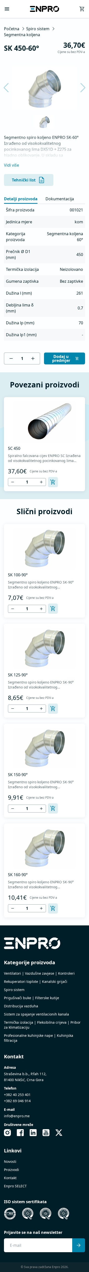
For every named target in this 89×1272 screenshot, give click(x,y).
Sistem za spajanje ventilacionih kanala (36, 1014)
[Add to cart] (53, 482)
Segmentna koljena (22, 34)
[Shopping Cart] (82, 9)
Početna (11, 28)
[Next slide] (80, 88)
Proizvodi (11, 1169)
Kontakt (10, 1177)
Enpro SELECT (15, 1186)
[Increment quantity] (33, 358)
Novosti (10, 1161)
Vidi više (11, 165)
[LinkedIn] (33, 1132)
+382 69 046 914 (17, 1100)
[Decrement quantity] (11, 358)
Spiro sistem (37, 28)
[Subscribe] (78, 1245)
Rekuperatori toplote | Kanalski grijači (35, 981)
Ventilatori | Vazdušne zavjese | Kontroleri (39, 973)
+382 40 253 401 (17, 1094)
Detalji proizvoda (21, 199)
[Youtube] (46, 1132)
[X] (58, 1132)
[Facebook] (20, 1132)
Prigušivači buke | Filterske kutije (31, 997)
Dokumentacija (59, 199)
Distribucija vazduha (21, 1006)
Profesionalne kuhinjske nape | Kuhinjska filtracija (38, 1038)
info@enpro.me (17, 1116)
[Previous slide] (9, 88)
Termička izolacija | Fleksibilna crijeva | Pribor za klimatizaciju (42, 1025)
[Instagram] (7, 1132)
